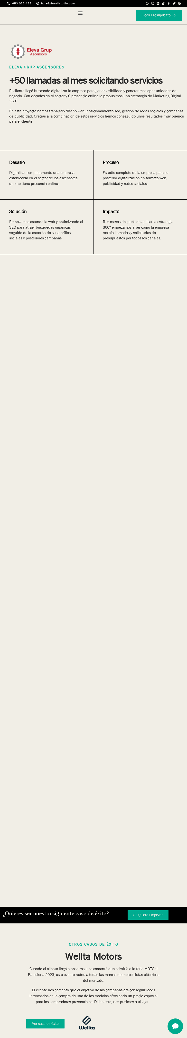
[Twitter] (174, 3)
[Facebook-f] (168, 3)
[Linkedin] (158, 3)
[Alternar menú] (80, 13)
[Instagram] (152, 3)
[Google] (179, 3)
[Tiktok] (163, 3)
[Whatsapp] (147, 3)
